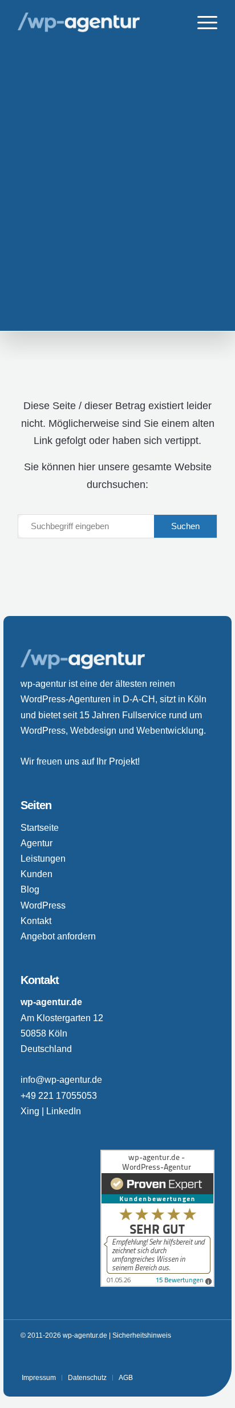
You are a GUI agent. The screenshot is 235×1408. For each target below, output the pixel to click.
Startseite (40, 828)
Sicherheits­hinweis (141, 1335)
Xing (30, 1111)
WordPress (43, 905)
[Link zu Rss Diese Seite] (205, 1358)
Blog (30, 889)
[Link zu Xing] (171, 1358)
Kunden (36, 874)
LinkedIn (63, 1111)
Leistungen (43, 858)
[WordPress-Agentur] (97, 23)
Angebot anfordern (58, 936)
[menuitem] (201, 23)
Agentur (36, 843)
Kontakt (36, 921)
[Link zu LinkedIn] (188, 1358)
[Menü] (201, 23)
